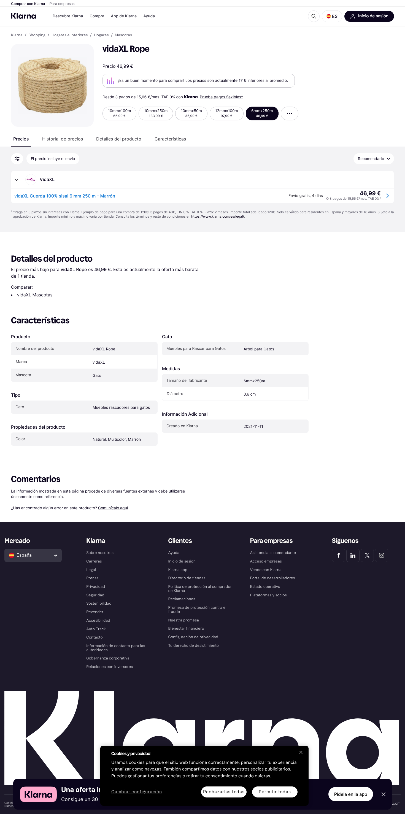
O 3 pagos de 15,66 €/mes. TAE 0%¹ (353, 198)
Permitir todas (275, 791)
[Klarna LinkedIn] (353, 555)
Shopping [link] (37, 35)
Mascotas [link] (123, 35)
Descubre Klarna (68, 16)
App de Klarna (124, 16)
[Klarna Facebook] (338, 555)
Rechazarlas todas (224, 791)
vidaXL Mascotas (35, 295)
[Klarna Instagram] (381, 555)
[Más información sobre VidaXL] (16, 179)
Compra (97, 16)
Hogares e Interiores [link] (70, 35)
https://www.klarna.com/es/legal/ (217, 216)
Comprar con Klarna (28, 4)
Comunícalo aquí (113, 507)
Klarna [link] (16, 35)
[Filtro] (17, 158)
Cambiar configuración (136, 792)
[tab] (21, 139)
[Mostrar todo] (289, 113)
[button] (332, 16)
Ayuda (149, 16)
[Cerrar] (301, 752)
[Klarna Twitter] (367, 555)
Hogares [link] (101, 35)
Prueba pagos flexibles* (221, 96)
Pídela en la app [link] (350, 794)
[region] (204, 776)
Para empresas (62, 4)
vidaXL (99, 362)
